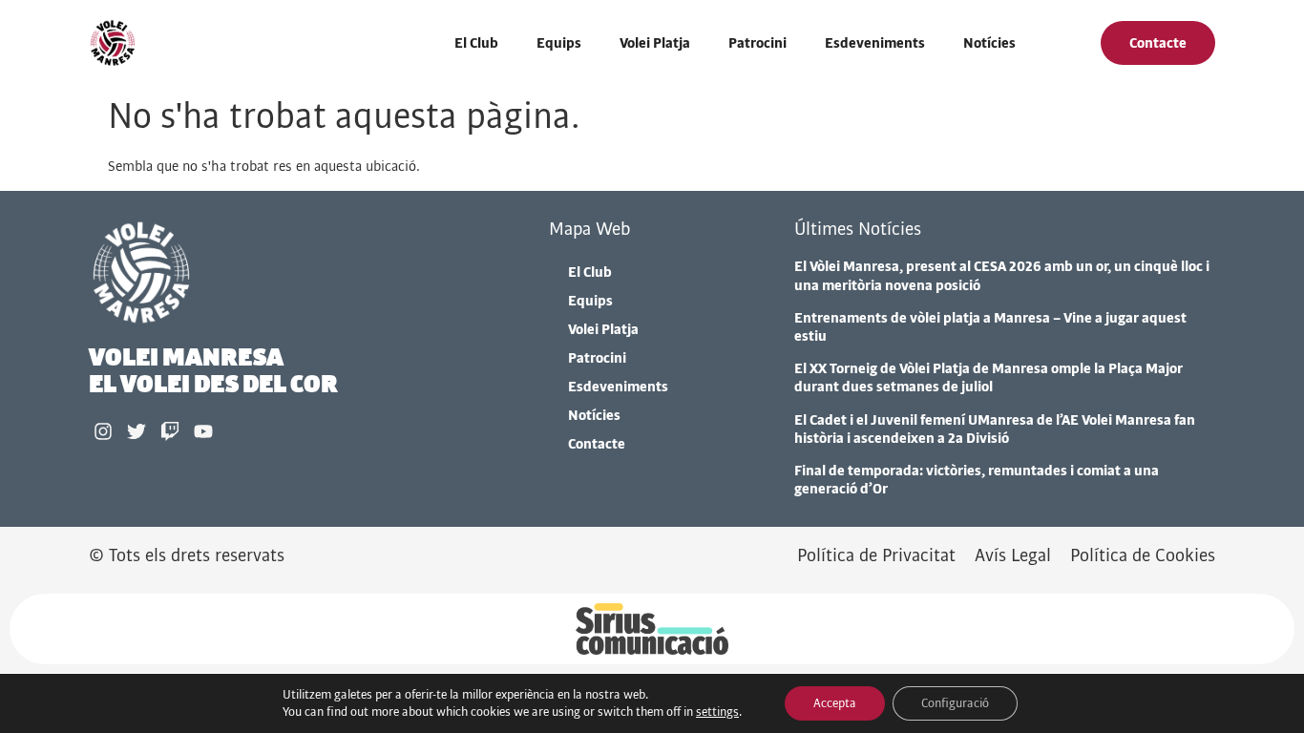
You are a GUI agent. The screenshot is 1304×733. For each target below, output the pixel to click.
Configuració (955, 703)
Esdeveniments (875, 43)
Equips (558, 43)
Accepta (834, 703)
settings (717, 712)
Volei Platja (655, 43)
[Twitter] (136, 431)
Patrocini (757, 43)
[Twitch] (170, 431)
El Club (476, 43)
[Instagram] (103, 431)
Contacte (596, 443)
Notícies (989, 43)
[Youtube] (203, 431)
